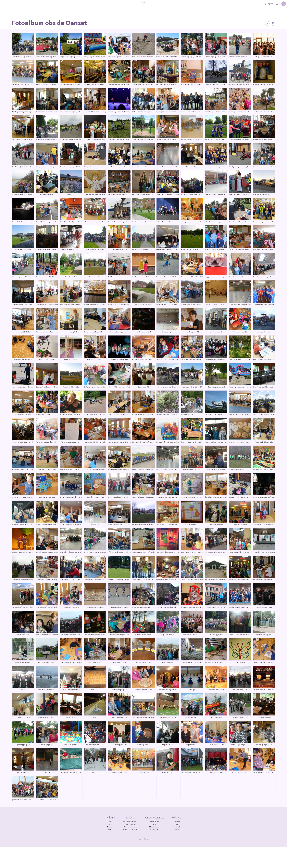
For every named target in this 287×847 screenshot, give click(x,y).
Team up (154, 824)
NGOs (151, 829)
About (110, 829)
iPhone (125, 829)
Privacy (147, 839)
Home (110, 822)
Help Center (110, 824)
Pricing (109, 827)
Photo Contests (154, 827)
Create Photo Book (129, 824)
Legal (139, 839)
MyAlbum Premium (129, 822)
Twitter (177, 824)
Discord (177, 827)
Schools (156, 829)
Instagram (177, 829)
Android (131, 829)
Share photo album (129, 827)
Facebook (177, 822)
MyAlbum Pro (154, 822)
